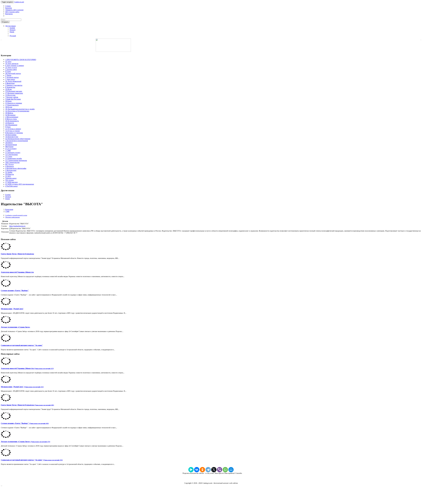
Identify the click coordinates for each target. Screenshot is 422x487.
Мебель (9, 113)
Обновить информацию (12, 217)
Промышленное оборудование (17, 139)
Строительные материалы (16, 160)
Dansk (12, 32)
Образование (11, 125)
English (12, 28)
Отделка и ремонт (13, 129)
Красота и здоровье (13, 103)
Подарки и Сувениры (14, 133)
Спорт (8, 156)
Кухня (8, 107)
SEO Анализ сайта (12, 12)
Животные (10, 83)
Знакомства (10, 87)
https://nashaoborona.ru (17, 226)
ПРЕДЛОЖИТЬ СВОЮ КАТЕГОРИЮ (20, 60)
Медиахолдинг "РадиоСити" (12, 309)
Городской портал (13, 73)
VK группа (9, 180)
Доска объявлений (13, 81)
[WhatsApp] (225, 469)
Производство (11, 137)
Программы (10, 135)
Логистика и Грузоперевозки (17, 111)
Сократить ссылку (12, 152)
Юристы (9, 174)
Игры (8, 89)
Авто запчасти (11, 63)
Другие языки (10, 26)
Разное (9, 147)
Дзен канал (10, 79)
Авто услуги (11, 67)
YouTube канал (11, 186)
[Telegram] (208, 469)
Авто (8, 62)
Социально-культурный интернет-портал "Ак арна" (22, 345)
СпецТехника (11, 154)
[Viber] (219, 469)
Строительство (12, 162)
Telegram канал (10, 178)
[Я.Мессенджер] (191, 469)
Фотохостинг (10, 170)
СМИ (8, 150)
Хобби (8, 172)
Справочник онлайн (13, 158)
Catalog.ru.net (19, 2)
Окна (8, 127)
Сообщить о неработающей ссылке (16, 215)
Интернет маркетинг (14, 93)
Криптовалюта (12, 105)
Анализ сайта (11, 69)
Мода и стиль (11, 119)
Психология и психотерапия (16, 141)
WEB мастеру (11, 182)
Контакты (9, 14)
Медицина (10, 115)
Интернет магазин (13, 91)
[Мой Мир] (231, 469)
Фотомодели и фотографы (15, 168)
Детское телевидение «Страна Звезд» (15, 327)
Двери (8, 75)
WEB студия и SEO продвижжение (19, 184)
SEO (8, 176)
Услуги (9, 164)
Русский (13, 36)
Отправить (5, 22)
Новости (9, 123)
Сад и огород (10, 149)
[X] (213, 469)
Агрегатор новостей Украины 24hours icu (17, 272)
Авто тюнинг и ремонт (14, 65)
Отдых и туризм (12, 131)
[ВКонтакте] (196, 469)
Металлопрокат (11, 117)
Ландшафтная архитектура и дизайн (20, 109)
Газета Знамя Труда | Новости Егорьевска (17, 254)
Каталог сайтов (11, 97)
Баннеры (8, 8)
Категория (9, 209)
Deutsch (12, 30)
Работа (9, 143)
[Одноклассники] (202, 469)
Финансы (9, 166)
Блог (8, 71)
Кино (8, 101)
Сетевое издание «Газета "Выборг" (15, 290)
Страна (8, 6)
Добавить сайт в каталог (14, 10)
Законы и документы (13, 85)
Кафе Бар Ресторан (13, 99)
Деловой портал (12, 77)
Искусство (10, 95)
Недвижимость (12, 121)
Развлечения (11, 145)
